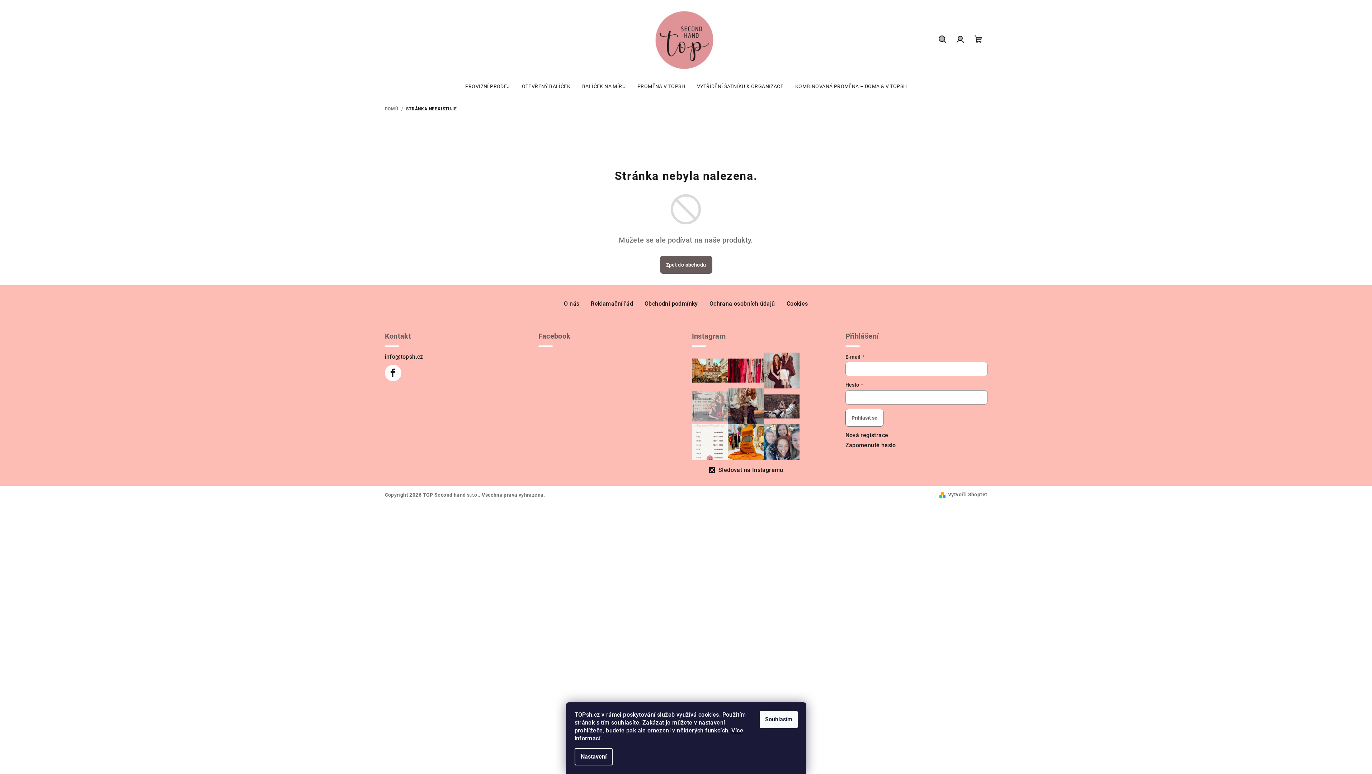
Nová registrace (866, 435)
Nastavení (594, 756)
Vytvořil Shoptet (967, 494)
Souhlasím (778, 719)
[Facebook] (393, 373)
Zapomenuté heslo (870, 445)
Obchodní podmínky (671, 303)
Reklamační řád (612, 303)
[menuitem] (487, 86)
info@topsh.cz (404, 356)
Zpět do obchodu (686, 265)
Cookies (797, 303)
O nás (571, 303)
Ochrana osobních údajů (742, 303)
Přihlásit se (864, 418)
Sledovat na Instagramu (750, 470)
